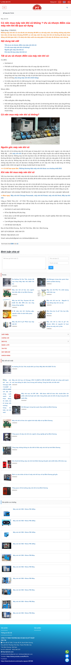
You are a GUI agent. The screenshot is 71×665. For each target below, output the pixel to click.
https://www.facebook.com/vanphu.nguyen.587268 (17, 661)
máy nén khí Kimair (41, 195)
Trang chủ (7, 13)
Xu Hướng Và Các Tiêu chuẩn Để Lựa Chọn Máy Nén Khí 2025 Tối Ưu (23, 281)
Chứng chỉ (5, 338)
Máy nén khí (6, 352)
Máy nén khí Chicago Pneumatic (22, 195)
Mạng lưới (53, 2)
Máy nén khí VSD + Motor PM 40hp (24, 578)
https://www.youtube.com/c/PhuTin (17, 656)
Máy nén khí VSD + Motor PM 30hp (24, 590)
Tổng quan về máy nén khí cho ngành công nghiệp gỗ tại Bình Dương (34, 434)
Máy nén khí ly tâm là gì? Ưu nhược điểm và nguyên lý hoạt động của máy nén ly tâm (58, 324)
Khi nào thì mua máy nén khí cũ (16, 52)
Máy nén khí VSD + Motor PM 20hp (24, 613)
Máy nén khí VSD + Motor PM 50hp (24, 567)
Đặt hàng (15, 512)
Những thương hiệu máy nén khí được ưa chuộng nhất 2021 (40, 168)
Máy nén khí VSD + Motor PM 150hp (24, 520)
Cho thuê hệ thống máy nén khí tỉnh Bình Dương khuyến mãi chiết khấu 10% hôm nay (39, 461)
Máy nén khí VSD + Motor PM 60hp (24, 555)
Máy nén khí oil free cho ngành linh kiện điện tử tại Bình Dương (32, 420)
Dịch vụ (4, 341)
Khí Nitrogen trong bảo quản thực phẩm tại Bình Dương (39, 407)
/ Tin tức (12, 13)
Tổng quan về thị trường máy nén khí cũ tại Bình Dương (30, 488)
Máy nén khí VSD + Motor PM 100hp (24, 544)
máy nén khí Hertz (55, 195)
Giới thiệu (5, 334)
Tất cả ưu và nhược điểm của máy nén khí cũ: (21, 45)
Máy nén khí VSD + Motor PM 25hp (24, 601)
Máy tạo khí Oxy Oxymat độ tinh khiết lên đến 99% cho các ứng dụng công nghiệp (23, 303)
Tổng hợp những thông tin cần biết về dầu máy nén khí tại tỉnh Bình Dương (36, 447)
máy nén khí (16, 153)
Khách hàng (6, 355)
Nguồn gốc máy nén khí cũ (14, 50)
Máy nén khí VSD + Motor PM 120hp (24, 532)
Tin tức (4, 348)
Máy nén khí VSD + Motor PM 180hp (24, 509)
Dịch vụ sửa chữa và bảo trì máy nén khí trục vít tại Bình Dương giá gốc (35, 474)
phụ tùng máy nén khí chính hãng (26, 78)
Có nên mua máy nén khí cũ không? (17, 47)
